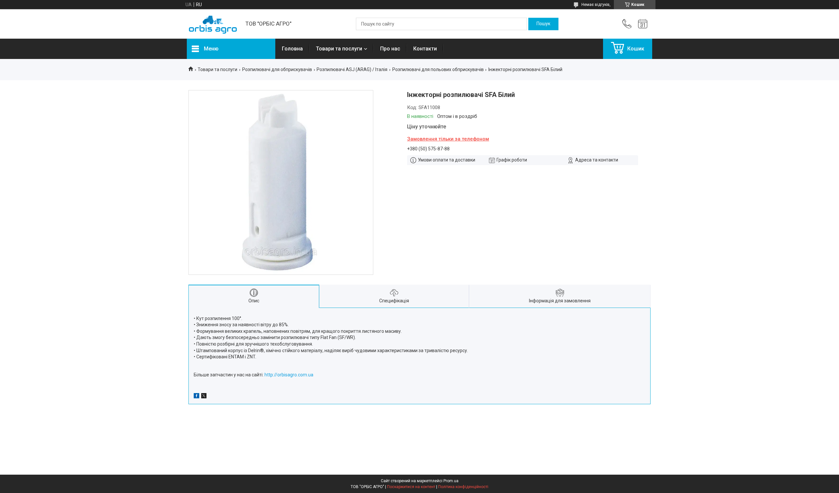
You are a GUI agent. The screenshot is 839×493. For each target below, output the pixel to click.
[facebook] (196, 396)
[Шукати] (543, 24)
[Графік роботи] (642, 23)
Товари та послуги (339, 49)
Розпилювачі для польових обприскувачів (438, 69)
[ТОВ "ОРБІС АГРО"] (213, 24)
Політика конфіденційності (463, 486)
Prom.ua (451, 481)
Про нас (390, 49)
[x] (203, 396)
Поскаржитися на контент (411, 486)
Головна (292, 49)
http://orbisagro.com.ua (288, 374)
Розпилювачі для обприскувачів (277, 69)
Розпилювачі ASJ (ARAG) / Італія (352, 69)
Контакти (425, 49)
